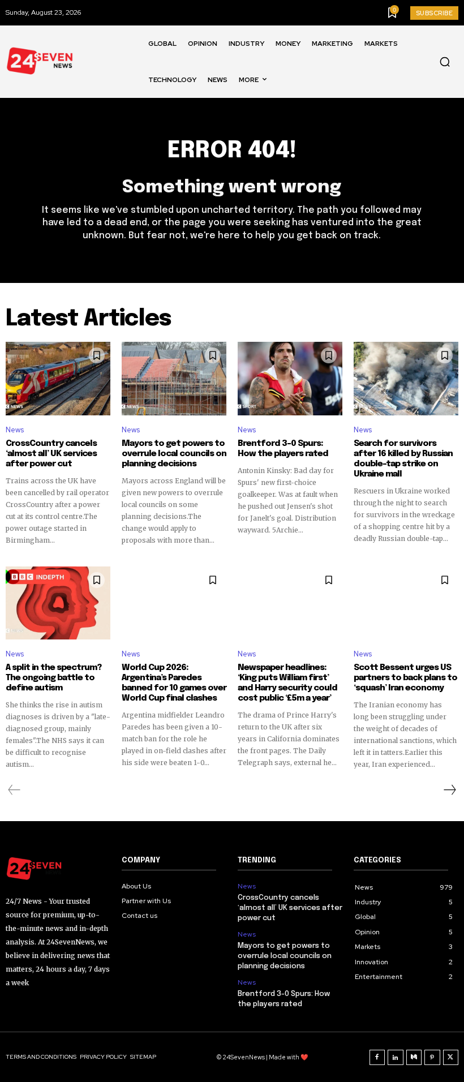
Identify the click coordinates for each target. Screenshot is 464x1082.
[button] (444, 61)
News (15, 430)
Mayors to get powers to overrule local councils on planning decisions (174, 454)
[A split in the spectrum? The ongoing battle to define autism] (58, 603)
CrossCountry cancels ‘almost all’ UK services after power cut (51, 454)
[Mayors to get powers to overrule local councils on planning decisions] (174, 378)
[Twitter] (451, 1058)
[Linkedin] (395, 1058)
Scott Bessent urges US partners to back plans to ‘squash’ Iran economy (405, 678)
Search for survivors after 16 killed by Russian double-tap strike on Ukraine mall (403, 459)
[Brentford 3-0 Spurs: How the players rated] (290, 378)
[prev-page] (14, 790)
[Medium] (414, 1058)
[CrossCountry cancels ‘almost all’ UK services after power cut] (58, 378)
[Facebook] (377, 1058)
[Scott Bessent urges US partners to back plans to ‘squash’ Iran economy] (406, 603)
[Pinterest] (432, 1058)
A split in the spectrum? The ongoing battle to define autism (53, 678)
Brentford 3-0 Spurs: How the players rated (283, 448)
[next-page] (449, 790)
